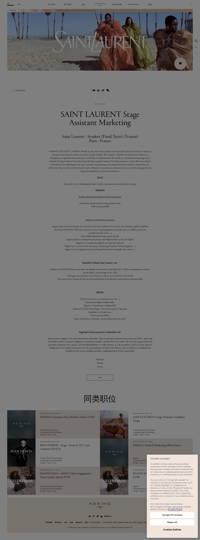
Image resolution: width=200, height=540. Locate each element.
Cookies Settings (172, 529)
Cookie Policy (175, 509)
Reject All (172, 522)
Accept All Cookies (172, 515)
